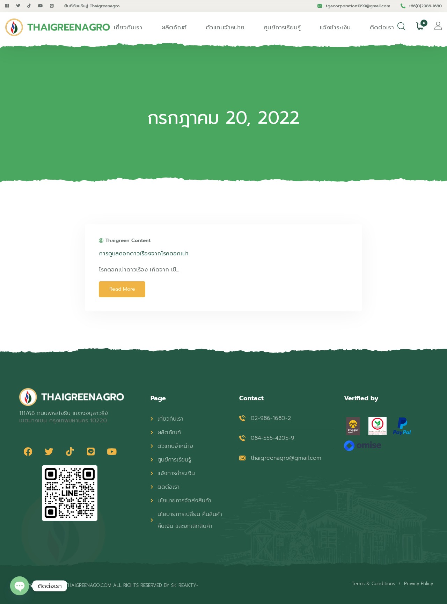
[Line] (91, 451)
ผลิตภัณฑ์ (173, 27)
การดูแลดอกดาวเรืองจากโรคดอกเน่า (144, 253)
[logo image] (57, 27)
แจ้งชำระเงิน (335, 27)
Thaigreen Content (128, 240)
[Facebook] (28, 451)
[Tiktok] (70, 451)
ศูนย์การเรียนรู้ (282, 27)
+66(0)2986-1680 (425, 6)
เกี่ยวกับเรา (128, 27)
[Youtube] (111, 451)
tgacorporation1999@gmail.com (358, 6)
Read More (122, 289)
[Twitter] (49, 451)
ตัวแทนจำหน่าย (225, 27)
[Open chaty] (20, 586)
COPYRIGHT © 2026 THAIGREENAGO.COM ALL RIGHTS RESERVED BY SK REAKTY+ (108, 585)
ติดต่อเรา (382, 27)
